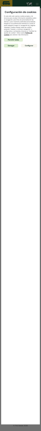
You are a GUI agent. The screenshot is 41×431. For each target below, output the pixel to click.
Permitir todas (13, 40)
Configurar (29, 46)
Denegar (11, 46)
